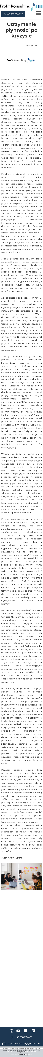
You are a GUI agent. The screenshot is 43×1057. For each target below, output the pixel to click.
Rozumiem (22, 1054)
